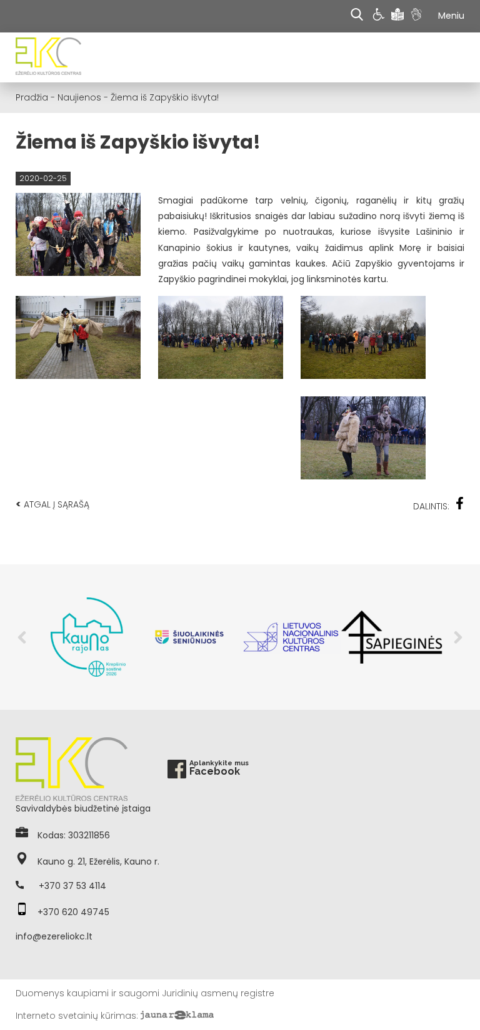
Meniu (451, 15)
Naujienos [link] (79, 97)
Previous (22, 637)
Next (458, 637)
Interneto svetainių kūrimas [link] (76, 1015)
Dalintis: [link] (431, 506)
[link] (380, 16)
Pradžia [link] (32, 97)
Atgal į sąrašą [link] (52, 504)
